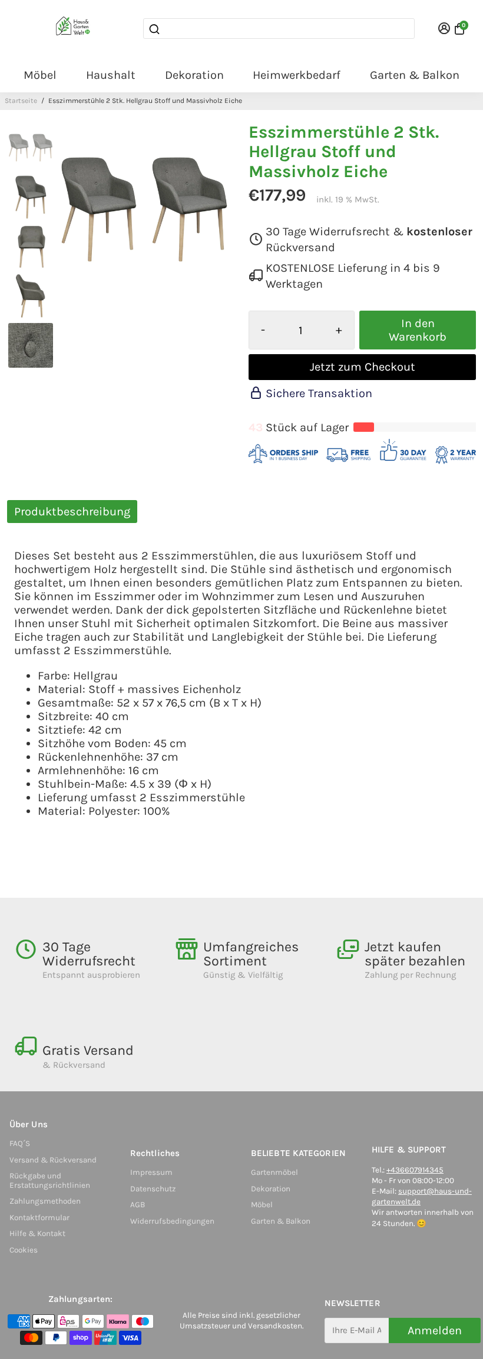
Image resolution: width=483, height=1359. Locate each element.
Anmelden (435, 1330)
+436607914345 (415, 1169)
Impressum (151, 1172)
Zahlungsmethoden (45, 1201)
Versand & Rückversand (53, 1159)
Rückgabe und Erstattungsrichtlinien (49, 1180)
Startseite (21, 100)
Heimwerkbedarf (296, 75)
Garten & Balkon (414, 75)
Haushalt (110, 75)
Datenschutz (153, 1188)
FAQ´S (19, 1143)
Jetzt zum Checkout (362, 367)
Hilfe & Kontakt (37, 1233)
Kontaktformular (39, 1217)
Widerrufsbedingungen (172, 1221)
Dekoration (194, 75)
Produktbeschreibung (72, 511)
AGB (137, 1204)
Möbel (40, 75)
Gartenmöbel (274, 1172)
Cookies (23, 1249)
